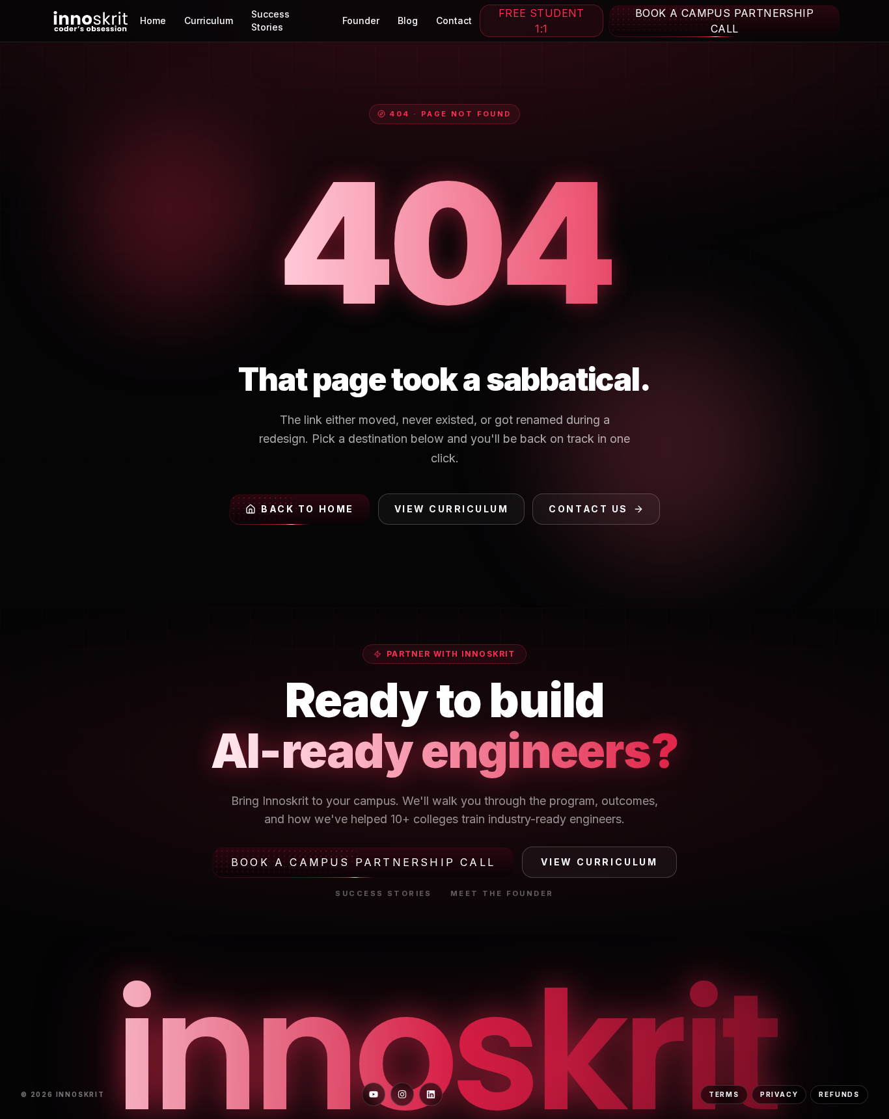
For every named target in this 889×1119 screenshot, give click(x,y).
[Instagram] (402, 1094)
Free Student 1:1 (541, 21)
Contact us (588, 508)
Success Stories (270, 20)
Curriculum (208, 20)
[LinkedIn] (431, 1094)
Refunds (839, 1094)
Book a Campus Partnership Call (724, 21)
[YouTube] (373, 1094)
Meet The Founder (502, 893)
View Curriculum (451, 508)
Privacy (779, 1094)
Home (153, 20)
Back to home (307, 508)
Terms (724, 1094)
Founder (360, 20)
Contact (454, 20)
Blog (408, 20)
